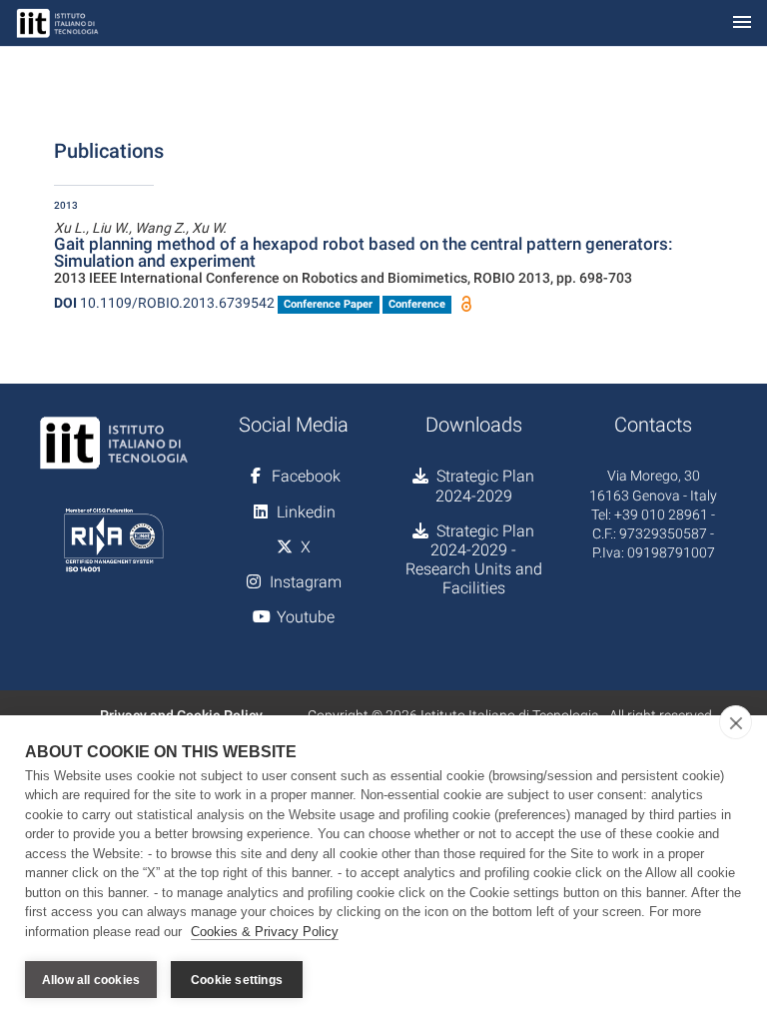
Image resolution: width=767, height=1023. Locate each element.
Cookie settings (237, 980)
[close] (735, 722)
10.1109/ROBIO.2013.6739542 (164, 303)
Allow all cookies (91, 980)
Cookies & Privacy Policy (265, 931)
